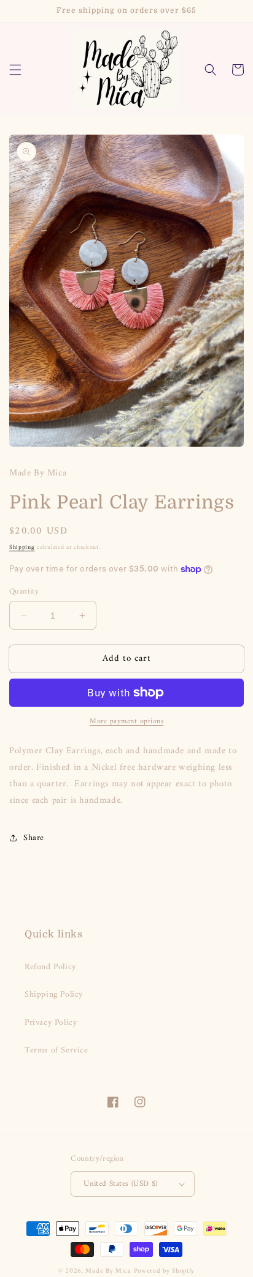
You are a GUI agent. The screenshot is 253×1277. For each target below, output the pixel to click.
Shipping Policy (54, 994)
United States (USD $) (120, 1184)
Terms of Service (56, 1050)
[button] (15, 69)
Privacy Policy (51, 1022)
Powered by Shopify (164, 1271)
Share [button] (33, 838)
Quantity (24, 592)
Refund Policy (50, 967)
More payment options (126, 722)
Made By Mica (108, 1271)
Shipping (22, 547)
